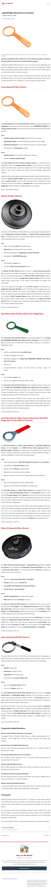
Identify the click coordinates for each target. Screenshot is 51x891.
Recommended (6, 18)
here (17, 189)
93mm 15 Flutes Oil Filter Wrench (15, 528)
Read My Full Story (24, 868)
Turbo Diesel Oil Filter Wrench (13, 87)
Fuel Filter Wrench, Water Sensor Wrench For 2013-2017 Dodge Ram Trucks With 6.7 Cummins (24, 419)
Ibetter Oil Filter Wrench (11, 196)
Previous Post (4, 835)
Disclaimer (16, 878)
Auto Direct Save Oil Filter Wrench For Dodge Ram (22, 314)
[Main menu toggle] (48, 3)
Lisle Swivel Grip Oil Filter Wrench (15, 637)
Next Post (47, 835)
